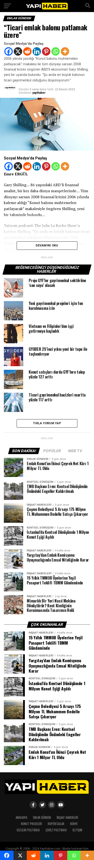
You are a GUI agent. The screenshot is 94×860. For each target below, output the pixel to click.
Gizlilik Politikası (28, 830)
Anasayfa (21, 817)
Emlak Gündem (42, 817)
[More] (65, 51)
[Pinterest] (46, 51)
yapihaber (39, 92)
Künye (74, 823)
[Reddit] (27, 51)
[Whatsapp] (55, 51)
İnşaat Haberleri (67, 817)
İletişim (77, 830)
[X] (18, 51)
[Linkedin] (37, 51)
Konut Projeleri (31, 823)
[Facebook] (8, 51)
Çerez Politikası (56, 830)
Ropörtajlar (56, 823)
